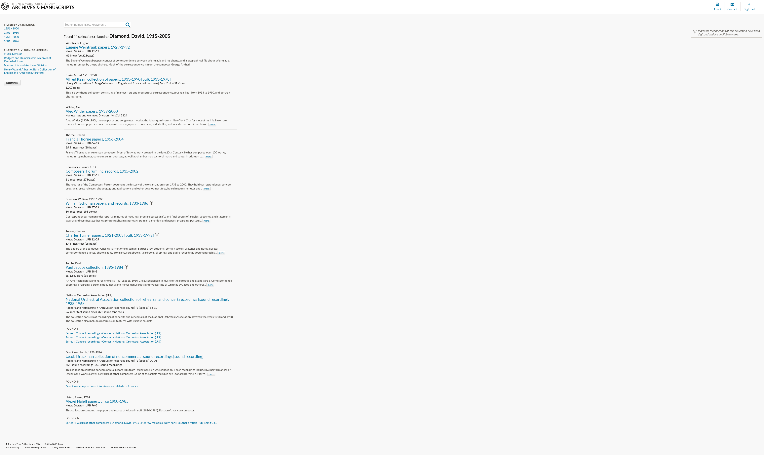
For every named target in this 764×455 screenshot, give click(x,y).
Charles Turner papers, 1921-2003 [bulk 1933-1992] (110, 235)
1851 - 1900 (11, 28)
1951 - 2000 (11, 36)
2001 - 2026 (11, 41)
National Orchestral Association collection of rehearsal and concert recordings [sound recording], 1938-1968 (147, 301)
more (212, 124)
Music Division (13, 53)
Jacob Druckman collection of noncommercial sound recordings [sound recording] (134, 356)
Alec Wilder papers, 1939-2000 (92, 111)
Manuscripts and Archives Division (25, 65)
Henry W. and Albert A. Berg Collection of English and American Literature (30, 71)
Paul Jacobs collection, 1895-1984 (94, 267)
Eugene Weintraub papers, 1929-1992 (98, 47)
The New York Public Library (21, 444)
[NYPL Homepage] (5, 6)
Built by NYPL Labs (54, 444)
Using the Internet (61, 447)
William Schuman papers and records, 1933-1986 (107, 203)
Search (127, 24)
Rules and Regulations (36, 447)
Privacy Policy (12, 447)
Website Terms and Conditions (90, 447)
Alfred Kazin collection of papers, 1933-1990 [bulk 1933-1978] (118, 79)
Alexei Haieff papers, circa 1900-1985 (97, 401)
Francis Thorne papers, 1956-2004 (95, 139)
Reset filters (12, 82)
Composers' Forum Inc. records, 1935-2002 (102, 171)
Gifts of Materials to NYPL (123, 447)
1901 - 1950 (11, 32)
